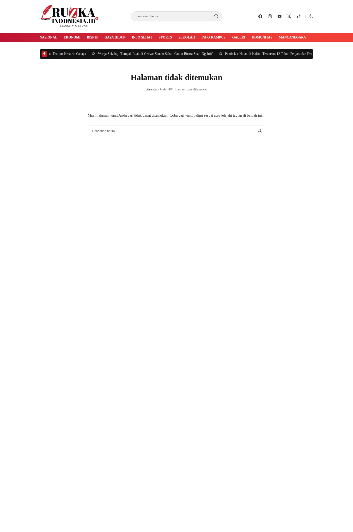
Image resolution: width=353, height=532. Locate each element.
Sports (165, 37)
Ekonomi (72, 37)
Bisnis (92, 37)
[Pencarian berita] (216, 16)
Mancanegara (292, 37)
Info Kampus (213, 37)
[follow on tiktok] (299, 16)
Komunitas (262, 37)
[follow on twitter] (289, 16)
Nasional (48, 37)
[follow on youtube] (279, 16)
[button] (311, 16)
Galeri (238, 37)
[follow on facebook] (260, 16)
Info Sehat (142, 37)
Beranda (151, 89)
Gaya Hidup (114, 37)
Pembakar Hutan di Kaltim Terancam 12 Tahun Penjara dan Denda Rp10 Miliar (273, 54)
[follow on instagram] (270, 16)
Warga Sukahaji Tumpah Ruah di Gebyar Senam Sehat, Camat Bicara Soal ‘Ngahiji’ (150, 54)
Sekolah (186, 37)
